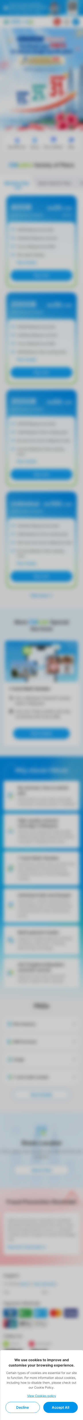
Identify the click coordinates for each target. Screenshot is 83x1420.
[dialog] (41, 1385)
